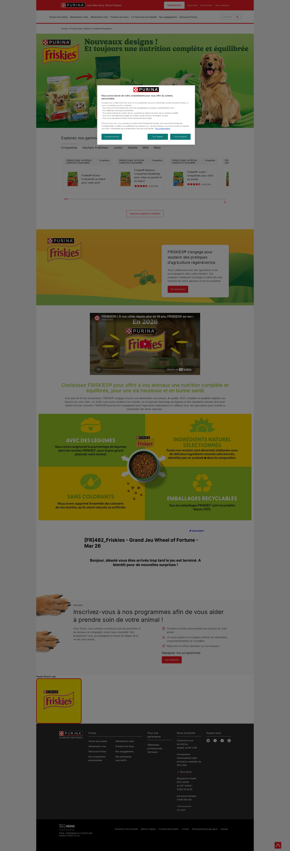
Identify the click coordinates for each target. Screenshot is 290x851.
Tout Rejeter (157, 137)
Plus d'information (162, 129)
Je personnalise (112, 137)
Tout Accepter (180, 137)
